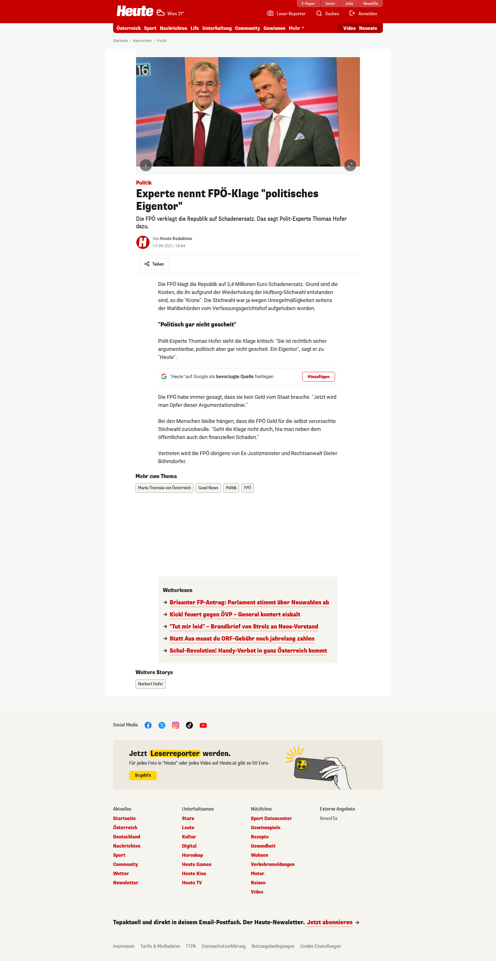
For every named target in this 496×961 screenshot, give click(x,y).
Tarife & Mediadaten (160, 946)
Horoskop (192, 855)
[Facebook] (148, 725)
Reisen (258, 883)
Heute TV (192, 883)
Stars (188, 818)
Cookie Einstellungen (320, 946)
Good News (208, 488)
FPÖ (247, 488)
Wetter (121, 874)
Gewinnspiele (265, 828)
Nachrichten (142, 41)
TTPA (191, 946)
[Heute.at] (135, 10)
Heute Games (196, 864)
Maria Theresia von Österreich (164, 488)
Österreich (129, 28)
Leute (188, 828)
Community (247, 28)
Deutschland (126, 837)
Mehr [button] (294, 28)
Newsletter (125, 883)
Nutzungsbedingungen (272, 946)
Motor (257, 874)
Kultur (189, 837)
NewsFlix (329, 818)
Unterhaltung (217, 28)
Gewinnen (274, 28)
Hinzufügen (319, 377)
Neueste (368, 28)
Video (349, 28)
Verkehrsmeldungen (272, 864)
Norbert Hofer (150, 684)
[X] (161, 725)
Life (195, 28)
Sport (150, 28)
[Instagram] (175, 725)
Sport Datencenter (271, 818)
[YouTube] (203, 725)
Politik (162, 41)
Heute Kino (194, 874)
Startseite (120, 41)
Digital (189, 846)
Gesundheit (263, 846)
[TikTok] (189, 725)
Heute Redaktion (176, 238)
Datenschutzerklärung (224, 946)
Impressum (124, 946)
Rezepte (260, 837)
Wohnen (259, 855)
